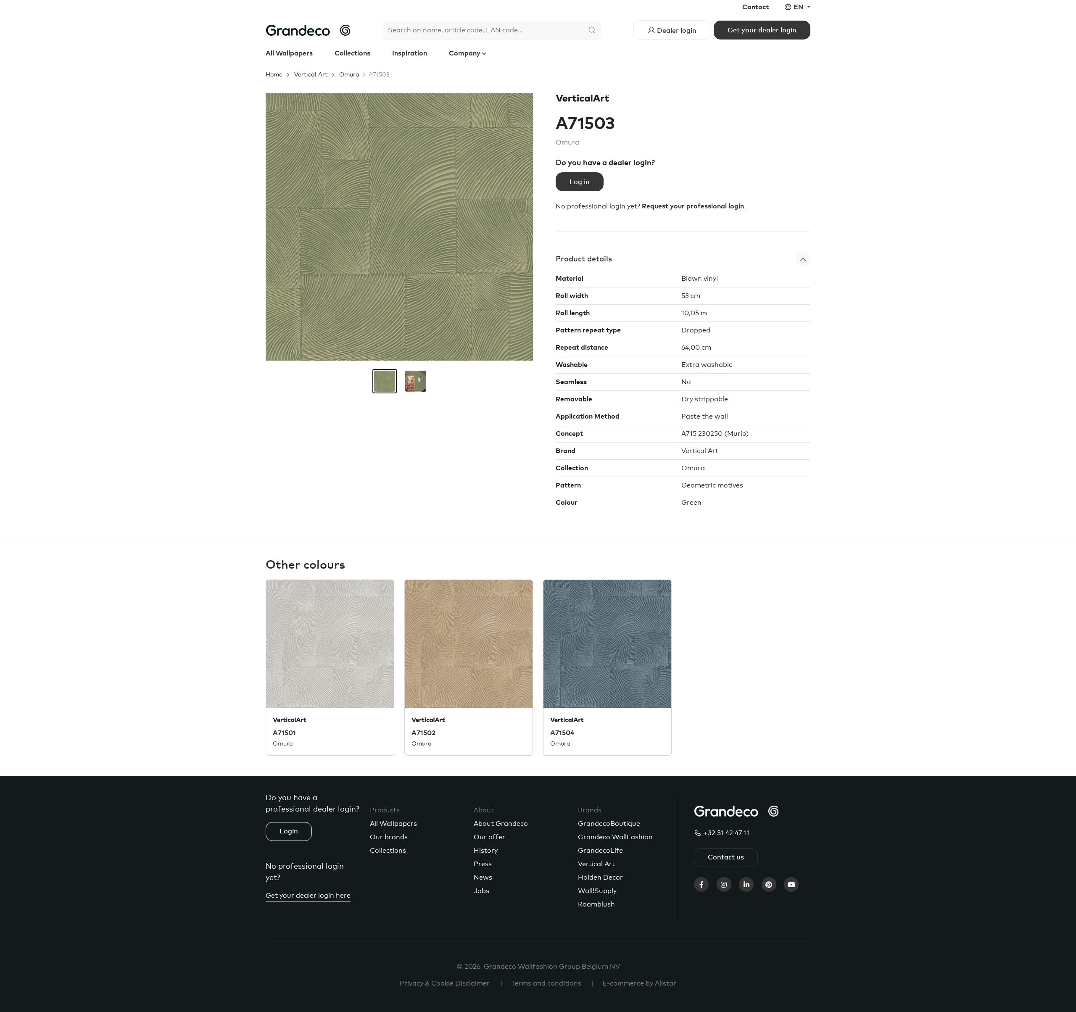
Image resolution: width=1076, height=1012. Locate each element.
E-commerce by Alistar (639, 983)
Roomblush (596, 904)
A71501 (284, 733)
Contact (755, 7)
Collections (352, 53)
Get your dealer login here (308, 895)
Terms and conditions (546, 983)
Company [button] (465, 53)
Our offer (489, 837)
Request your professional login (693, 206)
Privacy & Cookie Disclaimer (445, 983)
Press (483, 864)
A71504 (562, 733)
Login (289, 831)
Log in (580, 182)
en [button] (799, 7)
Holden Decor (600, 877)
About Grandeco (501, 823)
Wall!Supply (597, 891)
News (483, 877)
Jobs (481, 891)
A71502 (423, 733)
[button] (683, 259)
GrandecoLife (600, 850)
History (486, 850)
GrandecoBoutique (609, 823)
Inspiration (409, 53)
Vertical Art (310, 75)
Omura (349, 75)
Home (274, 75)
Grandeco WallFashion (615, 837)
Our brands (389, 837)
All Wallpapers (289, 53)
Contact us (726, 857)
